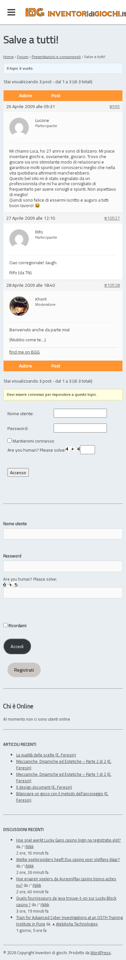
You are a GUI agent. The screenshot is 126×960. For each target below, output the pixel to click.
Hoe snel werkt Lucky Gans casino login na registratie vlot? (68, 840)
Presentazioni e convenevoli (56, 57)
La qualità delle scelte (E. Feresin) (46, 755)
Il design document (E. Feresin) (44, 787)
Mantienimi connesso (33, 441)
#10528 (112, 285)
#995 (115, 106)
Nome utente (15, 523)
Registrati (24, 670)
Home (8, 57)
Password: (17, 428)
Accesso (18, 472)
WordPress (100, 952)
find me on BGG (24, 351)
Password (12, 556)
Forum (22, 57)
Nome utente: (20, 413)
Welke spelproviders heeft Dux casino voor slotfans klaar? (68, 859)
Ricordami (16, 625)
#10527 (112, 218)
